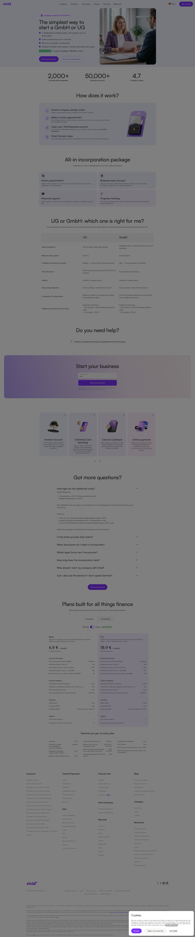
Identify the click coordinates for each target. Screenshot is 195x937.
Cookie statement (171, 925)
